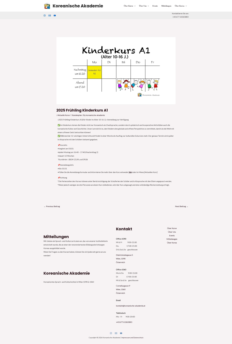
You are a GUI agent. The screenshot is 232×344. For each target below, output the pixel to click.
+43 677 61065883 (124, 322)
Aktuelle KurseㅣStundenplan (70, 115)
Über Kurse (128, 5)
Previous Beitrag (52, 206)
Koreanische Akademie (78, 6)
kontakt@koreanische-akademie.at (130, 306)
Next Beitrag (181, 206)
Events (155, 5)
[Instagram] (45, 15)
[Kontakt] (50, 15)
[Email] (116, 333)
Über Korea (179, 5)
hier (130, 172)
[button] (134, 6)
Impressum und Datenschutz (132, 337)
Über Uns (143, 5)
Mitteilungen (166, 5)
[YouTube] (55, 15)
